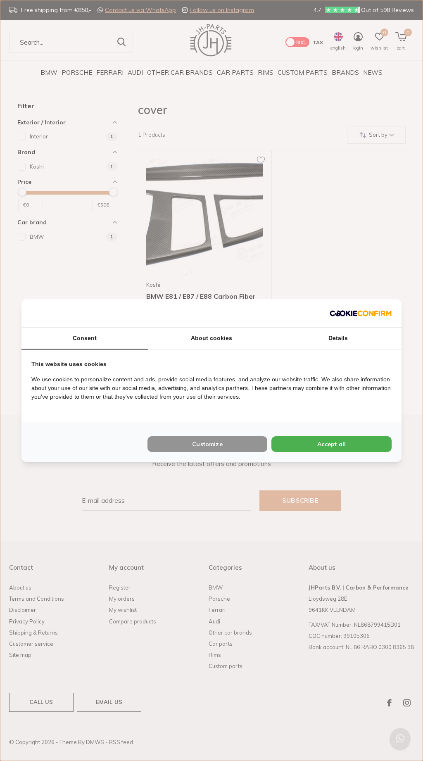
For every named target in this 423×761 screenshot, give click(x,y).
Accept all (331, 444)
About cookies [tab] (211, 338)
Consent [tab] (85, 338)
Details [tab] (338, 338)
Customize (207, 444)
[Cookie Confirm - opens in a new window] (361, 313)
